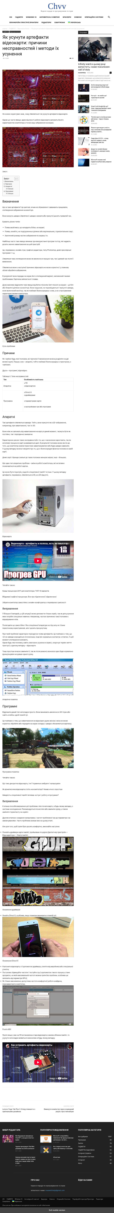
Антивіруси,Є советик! (50, 17)
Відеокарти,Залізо (23, 28)
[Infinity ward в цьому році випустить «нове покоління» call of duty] (95, 49)
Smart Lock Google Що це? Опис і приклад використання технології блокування (101, 108)
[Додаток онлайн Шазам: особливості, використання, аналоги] (83, 152)
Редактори (46, 22)
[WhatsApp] (20, 63)
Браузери (67, 17)
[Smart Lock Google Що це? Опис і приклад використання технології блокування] (83, 109)
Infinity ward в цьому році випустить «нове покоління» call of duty (94, 67)
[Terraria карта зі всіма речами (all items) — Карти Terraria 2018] (83, 120)
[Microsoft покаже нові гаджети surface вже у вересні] (83, 163)
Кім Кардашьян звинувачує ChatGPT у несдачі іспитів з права (24, 1138)
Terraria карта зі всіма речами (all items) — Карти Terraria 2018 (101, 119)
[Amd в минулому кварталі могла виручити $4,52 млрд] (83, 88)
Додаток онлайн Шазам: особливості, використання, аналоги (100, 151)
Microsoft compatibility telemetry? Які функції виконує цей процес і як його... (63, 1138)
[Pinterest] (15, 63)
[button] (109, 17)
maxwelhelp (82, 72)
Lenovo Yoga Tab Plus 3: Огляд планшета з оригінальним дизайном (18, 1110)
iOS (10, 17)
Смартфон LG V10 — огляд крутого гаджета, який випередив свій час (99, 140)
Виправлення (12, 189)
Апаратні (8, 186)
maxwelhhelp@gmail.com (55, 1190)
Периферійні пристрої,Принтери (23, 22)
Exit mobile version (57, 1210)
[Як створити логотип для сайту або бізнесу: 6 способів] (45, 1149)
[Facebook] (4, 63)
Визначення (9, 181)
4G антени (56, 1157)
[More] (25, 63)
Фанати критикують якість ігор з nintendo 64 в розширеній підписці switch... (101, 130)
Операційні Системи (94, 17)
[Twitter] (10, 63)
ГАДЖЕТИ (19, 17)
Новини (78, 17)
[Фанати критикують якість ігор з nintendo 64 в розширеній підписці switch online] (83, 131)
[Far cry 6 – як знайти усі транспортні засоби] (83, 98)
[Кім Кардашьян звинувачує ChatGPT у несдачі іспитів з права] (8, 1139)
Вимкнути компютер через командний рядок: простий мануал (59, 1110)
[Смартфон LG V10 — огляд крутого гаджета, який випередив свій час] (83, 141)
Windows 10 (31, 17)
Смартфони (59, 22)
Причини (8, 184)
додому (4, 28)
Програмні (9, 191)
